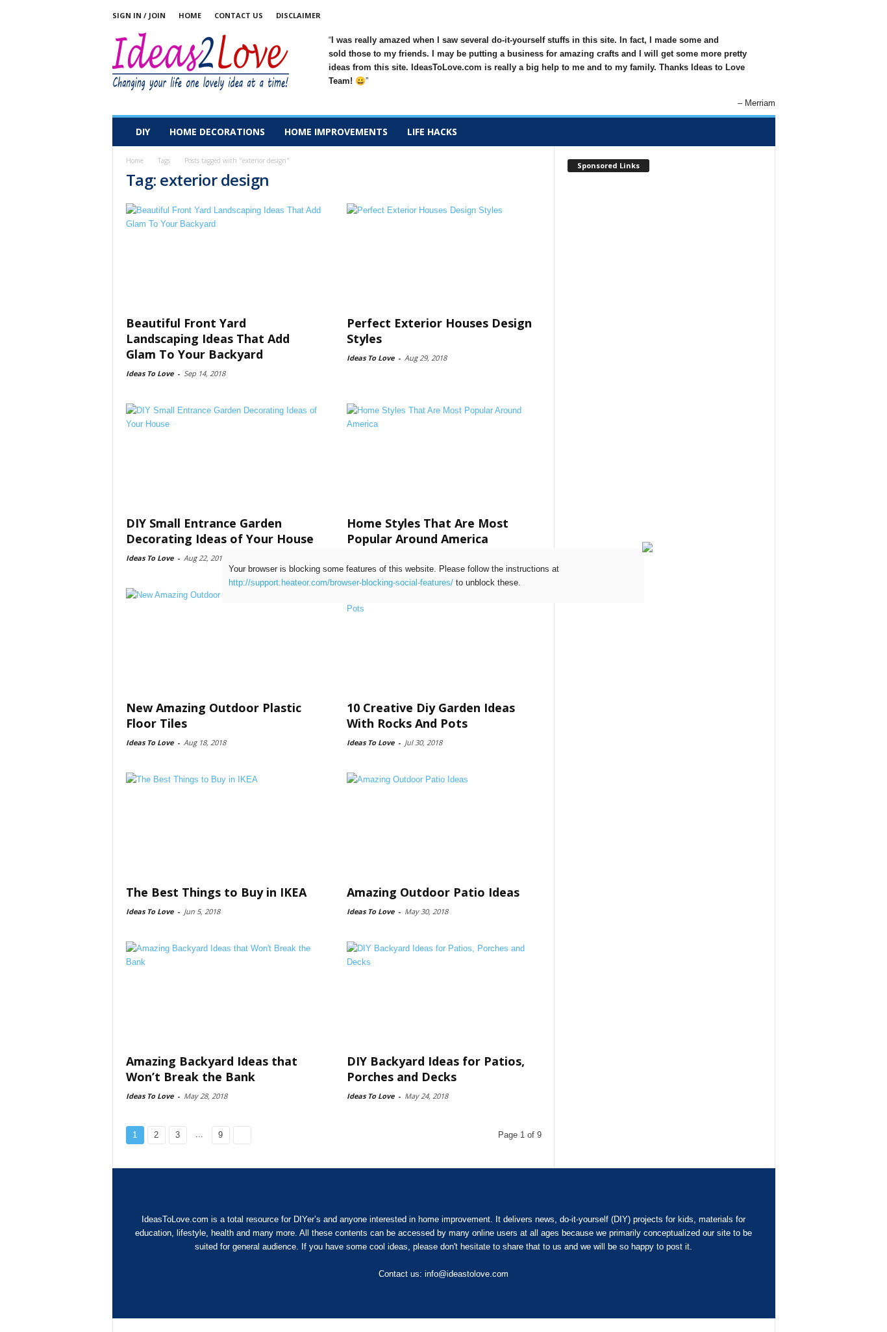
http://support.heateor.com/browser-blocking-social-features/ (341, 582)
